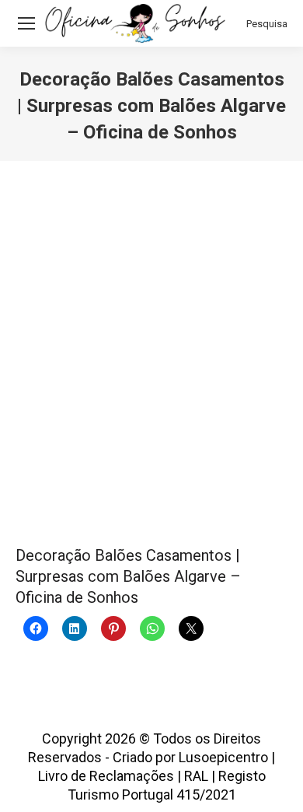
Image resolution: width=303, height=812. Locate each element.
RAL (196, 776)
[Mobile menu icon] (26, 23)
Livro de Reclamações (106, 776)
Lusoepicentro (223, 757)
